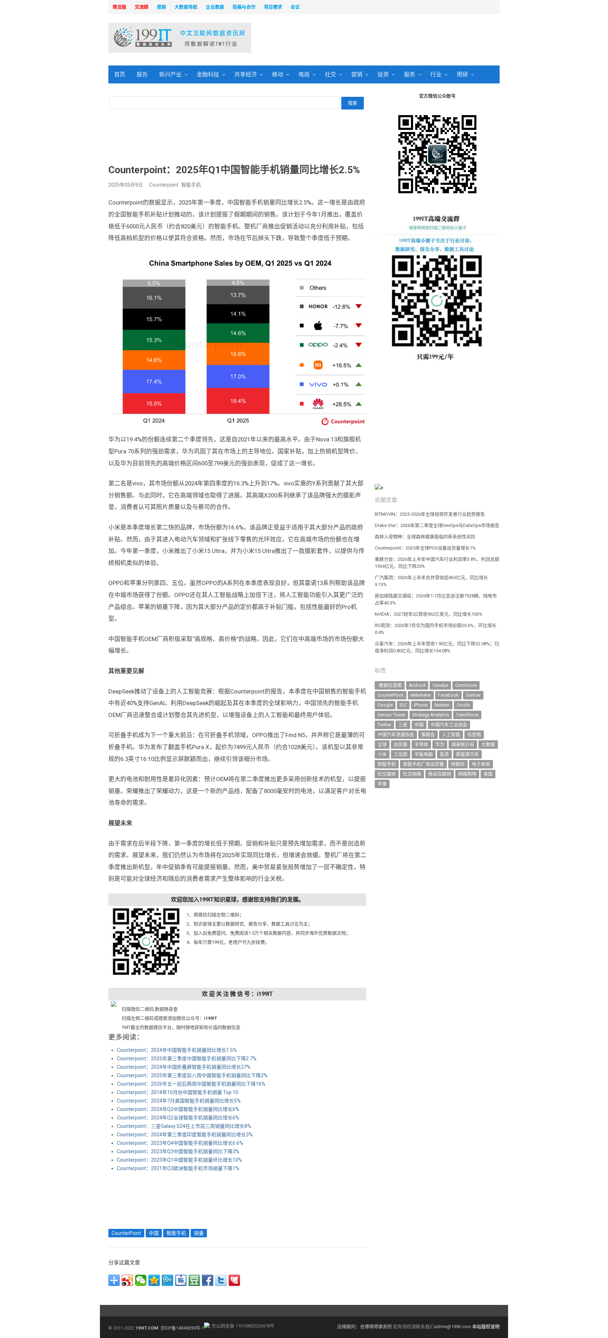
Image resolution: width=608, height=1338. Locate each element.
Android (417, 685)
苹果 (382, 783)
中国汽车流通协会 (396, 734)
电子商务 (481, 764)
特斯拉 (458, 764)
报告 (142, 74)
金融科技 (208, 74)
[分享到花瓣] (234, 1280)
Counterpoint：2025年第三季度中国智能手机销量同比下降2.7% (186, 1058)
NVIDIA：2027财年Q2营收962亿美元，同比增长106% (428, 614)
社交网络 (412, 774)
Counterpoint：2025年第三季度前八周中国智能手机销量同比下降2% (192, 1075)
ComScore (466, 685)
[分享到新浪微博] (127, 1280)
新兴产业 (170, 74)
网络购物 (467, 774)
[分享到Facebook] (207, 1280)
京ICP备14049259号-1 (182, 1328)
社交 (330, 74)
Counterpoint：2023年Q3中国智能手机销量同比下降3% (178, 1151)
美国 (488, 774)
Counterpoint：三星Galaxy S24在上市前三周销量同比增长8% (184, 1126)
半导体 (421, 744)
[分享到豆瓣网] (194, 1280)
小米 (382, 754)
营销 (356, 74)
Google (385, 705)
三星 (402, 724)
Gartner (473, 695)
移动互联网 (439, 774)
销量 (199, 1233)
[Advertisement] (394, 38)
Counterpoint (163, 185)
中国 (154, 1233)
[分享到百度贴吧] (180, 1280)
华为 (439, 744)
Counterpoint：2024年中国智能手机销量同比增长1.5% (177, 1050)
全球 (382, 744)
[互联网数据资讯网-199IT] (154, 38)
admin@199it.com (453, 1326)
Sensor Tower (391, 714)
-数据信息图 (390, 685)
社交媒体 (387, 774)
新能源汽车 (467, 754)
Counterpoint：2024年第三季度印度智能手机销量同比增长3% (185, 1134)
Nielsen (442, 705)
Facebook (448, 695)
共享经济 (245, 74)
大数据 (488, 744)
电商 (304, 74)
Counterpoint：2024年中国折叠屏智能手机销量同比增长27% (184, 1067)
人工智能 (451, 734)
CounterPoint (126, 1233)
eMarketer (421, 695)
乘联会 (428, 734)
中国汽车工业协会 (449, 724)
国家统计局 (462, 744)
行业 (436, 74)
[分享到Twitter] (221, 1280)
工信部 (400, 754)
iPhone (421, 705)
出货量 (400, 744)
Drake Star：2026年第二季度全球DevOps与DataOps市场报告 (437, 525)
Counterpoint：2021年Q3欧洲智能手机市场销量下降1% (178, 1168)
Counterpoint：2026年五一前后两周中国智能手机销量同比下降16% (191, 1084)
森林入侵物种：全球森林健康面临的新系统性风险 (425, 536)
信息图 (474, 734)
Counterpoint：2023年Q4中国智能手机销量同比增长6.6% (180, 1143)
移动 (277, 74)
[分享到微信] (140, 1280)
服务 (409, 74)
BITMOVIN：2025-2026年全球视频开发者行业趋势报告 (430, 514)
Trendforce (467, 714)
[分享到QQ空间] (154, 1280)
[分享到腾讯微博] (167, 1280)
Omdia (463, 705)
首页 (119, 74)
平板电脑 (423, 754)
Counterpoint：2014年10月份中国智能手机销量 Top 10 (177, 1092)
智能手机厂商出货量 (423, 764)
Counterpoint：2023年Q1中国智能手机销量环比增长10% (179, 1160)
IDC (403, 705)
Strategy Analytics (430, 714)
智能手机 (191, 185)
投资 (383, 74)
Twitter (384, 724)
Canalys (440, 685)
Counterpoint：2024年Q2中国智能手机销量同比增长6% (178, 1109)
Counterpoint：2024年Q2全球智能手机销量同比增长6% (178, 1117)
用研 (462, 74)
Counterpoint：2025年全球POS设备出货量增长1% (425, 548)
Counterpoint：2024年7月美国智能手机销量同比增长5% (179, 1101)
